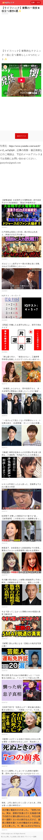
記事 (33, 2)
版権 (34, 836)
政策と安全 (16, 836)
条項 (22, 836)
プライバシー (28, 836)
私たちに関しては (7, 836)
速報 (38, 2)
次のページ (21, 136)
